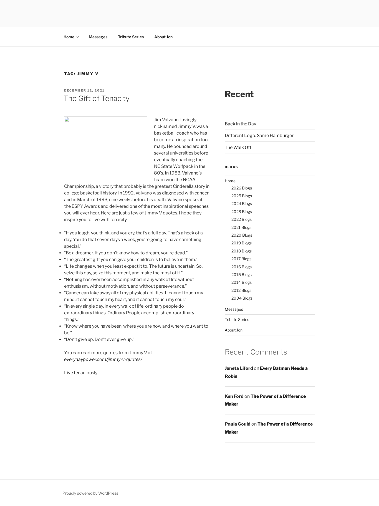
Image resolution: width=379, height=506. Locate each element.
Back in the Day (240, 123)
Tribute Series (131, 36)
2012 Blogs (241, 290)
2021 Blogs (241, 227)
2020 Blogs (241, 235)
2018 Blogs (241, 251)
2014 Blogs (241, 282)
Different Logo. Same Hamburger (259, 135)
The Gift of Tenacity (97, 98)
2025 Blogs (241, 195)
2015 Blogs (241, 274)
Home (69, 36)
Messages (98, 36)
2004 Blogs (241, 298)
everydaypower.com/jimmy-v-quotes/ (103, 359)
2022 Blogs (241, 219)
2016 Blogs (241, 266)
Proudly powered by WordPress (90, 493)
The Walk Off (238, 147)
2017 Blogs (241, 258)
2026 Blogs (241, 188)
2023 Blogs (241, 211)
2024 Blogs (241, 203)
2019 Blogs (241, 243)
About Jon (163, 36)
